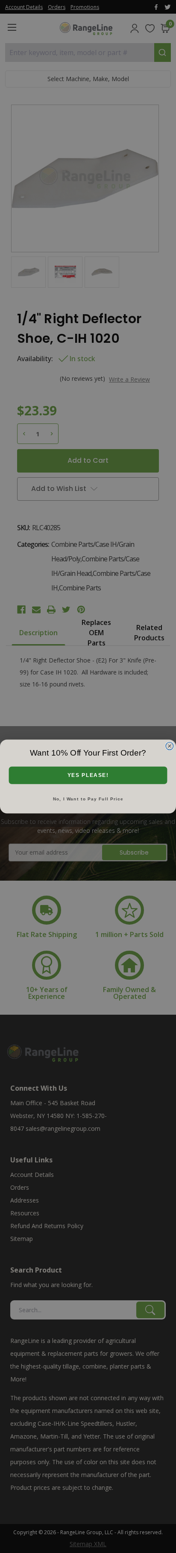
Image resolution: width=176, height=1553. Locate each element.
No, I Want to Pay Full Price (88, 799)
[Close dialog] (169, 745)
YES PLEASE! (88, 775)
